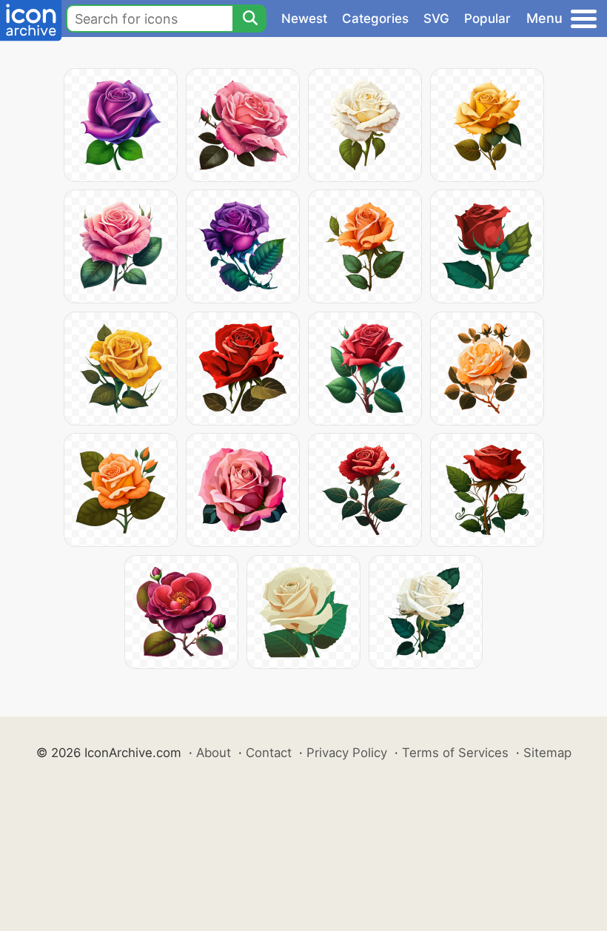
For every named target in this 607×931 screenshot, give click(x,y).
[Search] (249, 18)
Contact (269, 752)
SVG (436, 18)
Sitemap (547, 752)
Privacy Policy (346, 752)
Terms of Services (455, 752)
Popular (487, 18)
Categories (375, 18)
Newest (304, 18)
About (213, 752)
